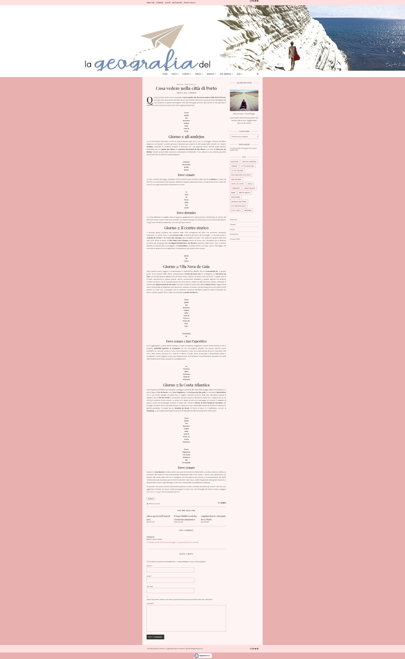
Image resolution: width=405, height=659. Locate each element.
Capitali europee (249, 161)
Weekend (151, 499)
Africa (198, 74)
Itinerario (235, 188)
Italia (174, 74)
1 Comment (192, 93)
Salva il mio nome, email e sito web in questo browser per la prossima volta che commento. (180, 599)
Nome (149, 566)
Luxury (168, 3)
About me (150, 3)
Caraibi (234, 166)
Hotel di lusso (237, 184)
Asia (239, 74)
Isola (250, 184)
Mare (233, 192)
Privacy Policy (190, 3)
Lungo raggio (249, 188)
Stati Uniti (236, 210)
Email (149, 576)
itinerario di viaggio (154, 492)
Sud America (225, 74)
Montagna (235, 197)
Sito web (150, 586)
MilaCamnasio (154, 504)
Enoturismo (177, 3)
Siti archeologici (238, 206)
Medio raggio (244, 192)
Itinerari (159, 3)
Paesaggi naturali (239, 201)
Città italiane (237, 170)
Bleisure (234, 161)
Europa (186, 74)
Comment (150, 603)
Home (165, 74)
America (210, 74)
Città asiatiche (247, 166)
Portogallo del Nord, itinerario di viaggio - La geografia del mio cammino (173, 542)
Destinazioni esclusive (241, 175)
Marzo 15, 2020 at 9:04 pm (154, 539)
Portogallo (190, 84)
